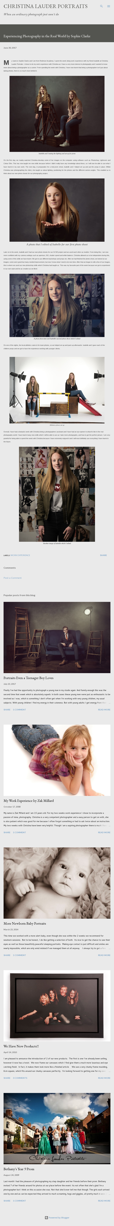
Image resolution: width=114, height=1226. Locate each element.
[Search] (101, 5)
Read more (104, 709)
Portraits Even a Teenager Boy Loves (28, 678)
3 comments (20, 1078)
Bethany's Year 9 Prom (19, 1169)
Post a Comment (13, 577)
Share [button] (103, 555)
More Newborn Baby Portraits (25, 923)
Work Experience (20, 555)
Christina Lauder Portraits (46, 6)
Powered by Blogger (58, 1217)
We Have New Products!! (21, 1046)
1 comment (19, 709)
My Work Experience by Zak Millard (29, 800)
